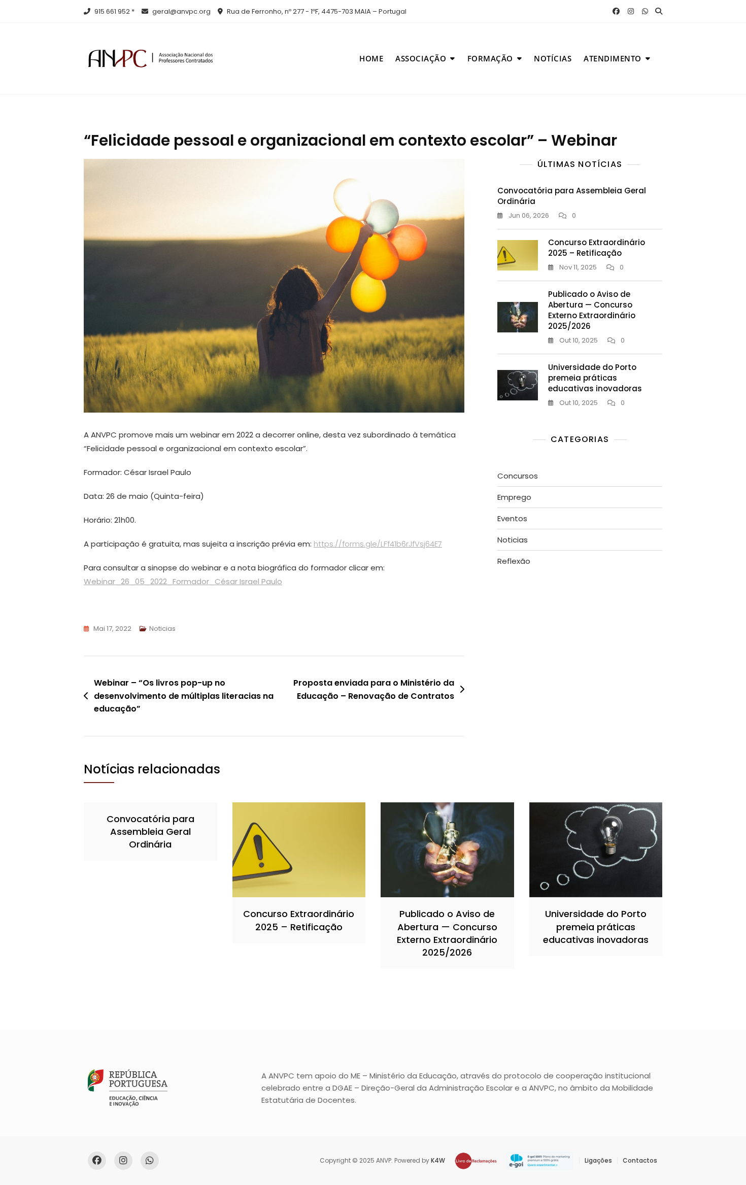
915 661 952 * (113, 11)
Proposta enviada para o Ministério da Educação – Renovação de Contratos (373, 689)
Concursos (517, 475)
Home (371, 58)
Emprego (514, 497)
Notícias (552, 58)
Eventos (512, 518)
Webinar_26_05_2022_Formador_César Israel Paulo (183, 581)
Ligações (598, 1160)
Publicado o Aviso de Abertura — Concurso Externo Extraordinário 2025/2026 (591, 310)
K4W (438, 1160)
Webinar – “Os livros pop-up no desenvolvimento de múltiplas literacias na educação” (184, 696)
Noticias (162, 628)
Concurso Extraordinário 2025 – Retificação (596, 247)
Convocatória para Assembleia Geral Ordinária (150, 831)
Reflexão (513, 561)
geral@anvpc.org (181, 11)
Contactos (640, 1160)
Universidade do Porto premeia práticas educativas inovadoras (595, 378)
